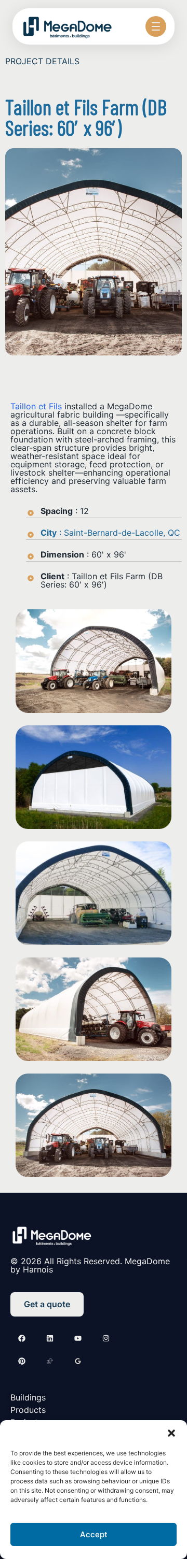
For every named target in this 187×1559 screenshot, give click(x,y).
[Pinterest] (21, 1361)
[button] (171, 1433)
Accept (94, 1534)
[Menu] (155, 26)
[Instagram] (106, 1338)
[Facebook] (21, 1338)
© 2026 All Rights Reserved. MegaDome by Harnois (90, 1265)
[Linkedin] (49, 1338)
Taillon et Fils (37, 406)
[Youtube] (77, 1338)
